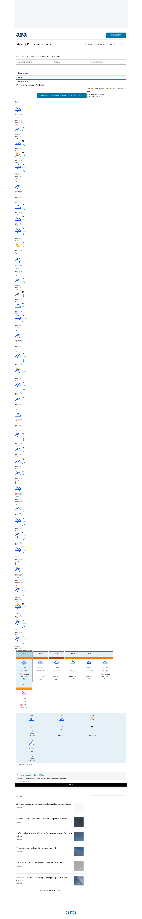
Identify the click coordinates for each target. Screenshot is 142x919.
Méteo (20, 44)
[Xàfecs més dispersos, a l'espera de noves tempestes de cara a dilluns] (79, 836)
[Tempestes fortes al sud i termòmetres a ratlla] (79, 851)
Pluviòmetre (111, 44)
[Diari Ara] (21, 35)
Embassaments (100, 44)
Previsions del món (39, 44)
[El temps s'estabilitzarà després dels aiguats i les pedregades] (79, 807)
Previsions (88, 44)
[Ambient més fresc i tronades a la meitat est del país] (79, 866)
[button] (16, 103)
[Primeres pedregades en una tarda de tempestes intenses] (79, 822)
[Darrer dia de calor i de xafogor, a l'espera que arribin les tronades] (79, 880)
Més (121, 44)
